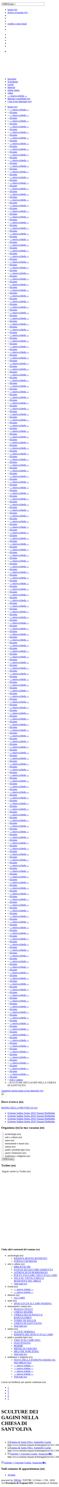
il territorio (13, 81)
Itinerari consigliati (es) (19, 98)
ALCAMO (19, 1297)
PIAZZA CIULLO (23, 1309)
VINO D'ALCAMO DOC (27, 1340)
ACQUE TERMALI (24, 1331)
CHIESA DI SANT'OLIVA (28, 1323)
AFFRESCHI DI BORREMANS (31, 1272)
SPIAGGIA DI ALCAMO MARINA (33, 1303)
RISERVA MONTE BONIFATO (30, 1258)
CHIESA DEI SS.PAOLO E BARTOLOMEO (28, 1316)
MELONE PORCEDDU (26, 1351)
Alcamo (13, 112)
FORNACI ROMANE (25, 1261)
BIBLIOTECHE (22, 1266)
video (10, 93)
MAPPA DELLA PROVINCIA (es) (19, 1107)
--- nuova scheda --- (17, 95)
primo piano (14, 90)
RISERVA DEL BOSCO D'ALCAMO (33, 1334)
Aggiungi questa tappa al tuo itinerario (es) (22, 1090)
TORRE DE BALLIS (25, 1320)
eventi (11, 84)
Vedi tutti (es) (20, 1283)
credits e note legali (17, 23)
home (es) (12, 9)
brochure (12, 79)
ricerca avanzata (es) (18, 12)
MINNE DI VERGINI (25, 1348)
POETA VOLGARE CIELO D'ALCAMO (35, 1275)
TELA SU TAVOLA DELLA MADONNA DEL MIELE (29, 1279)
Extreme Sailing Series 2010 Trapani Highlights (31, 1113)
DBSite (17, 1480)
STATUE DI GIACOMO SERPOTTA (33, 1269)
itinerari (11, 87)
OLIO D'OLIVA (22, 1343)
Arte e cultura (16, 1079)
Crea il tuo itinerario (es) (20, 101)
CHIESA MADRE (23, 1312)
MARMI (18, 1345)
